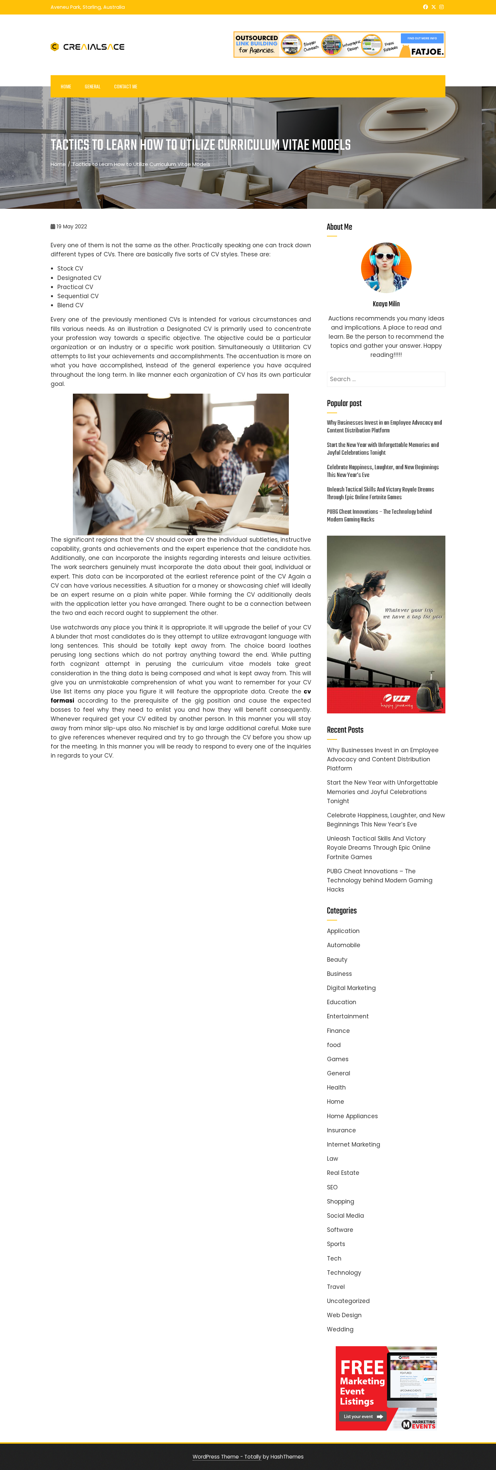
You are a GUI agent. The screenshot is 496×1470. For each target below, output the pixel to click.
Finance (338, 1031)
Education (341, 1002)
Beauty (337, 960)
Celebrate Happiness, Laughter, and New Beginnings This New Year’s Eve (383, 471)
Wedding (340, 1329)
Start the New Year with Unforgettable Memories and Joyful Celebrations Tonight (383, 449)
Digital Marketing (351, 988)
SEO (332, 1187)
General (93, 86)
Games (338, 1059)
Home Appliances (352, 1116)
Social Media (345, 1216)
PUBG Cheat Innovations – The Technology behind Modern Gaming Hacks (379, 516)
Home (66, 86)
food (334, 1045)
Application (343, 931)
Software (340, 1230)
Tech (334, 1258)
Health (336, 1087)
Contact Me (125, 86)
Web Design (344, 1315)
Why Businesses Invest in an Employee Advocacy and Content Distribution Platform (384, 427)
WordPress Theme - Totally (227, 1456)
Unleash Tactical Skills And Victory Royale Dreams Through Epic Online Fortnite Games (380, 494)
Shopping (340, 1201)
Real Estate (343, 1173)
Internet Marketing (353, 1144)
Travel (336, 1287)
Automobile (343, 945)
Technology (344, 1273)
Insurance (341, 1130)
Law (332, 1159)
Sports (336, 1244)
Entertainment (348, 1016)
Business (339, 974)
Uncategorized (348, 1301)
